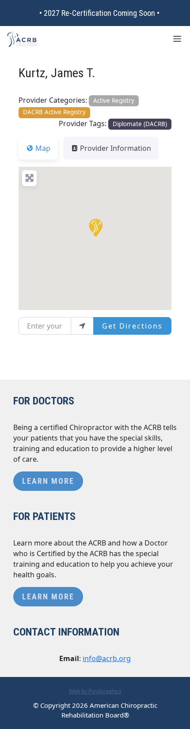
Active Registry (113, 101)
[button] (95, 227)
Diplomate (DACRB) (140, 124)
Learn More (48, 481)
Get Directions (132, 326)
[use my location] (82, 326)
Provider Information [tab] (115, 148)
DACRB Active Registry (54, 112)
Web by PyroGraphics (95, 691)
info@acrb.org (107, 658)
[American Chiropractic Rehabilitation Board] (22, 39)
